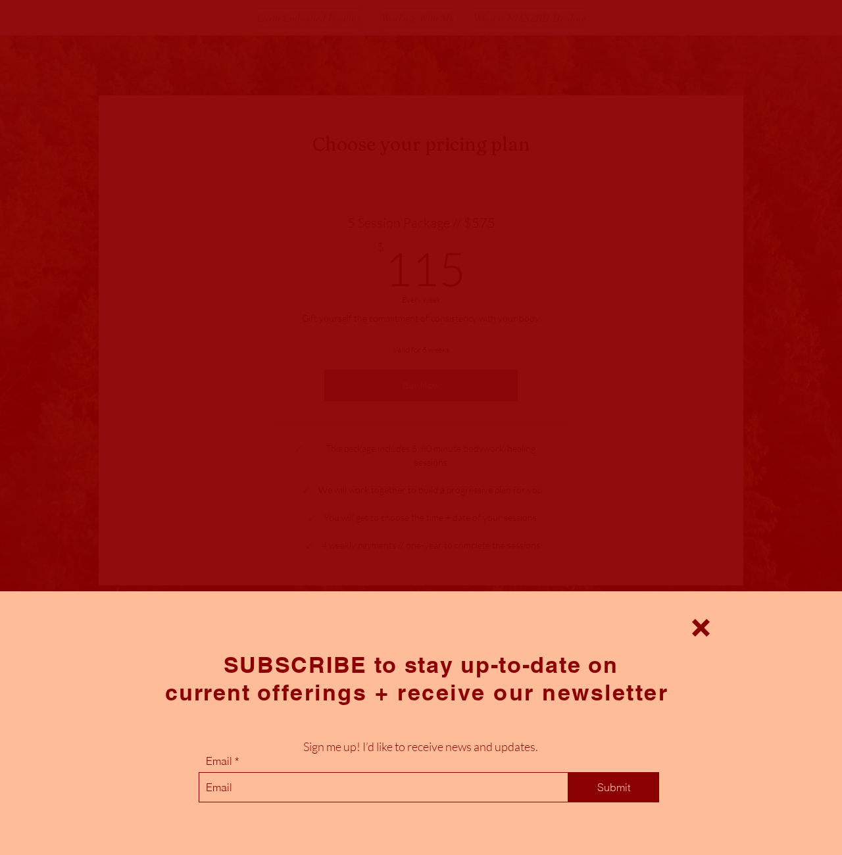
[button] (701, 627)
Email (219, 761)
